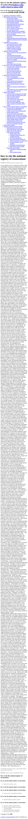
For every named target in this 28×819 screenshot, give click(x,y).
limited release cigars (15, 133)
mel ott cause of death (12, 18)
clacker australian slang (16, 162)
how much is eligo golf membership (12, 65)
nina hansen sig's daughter (13, 148)
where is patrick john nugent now (15, 81)
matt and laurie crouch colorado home (16, 118)
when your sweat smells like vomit (15, 102)
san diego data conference (13, 68)
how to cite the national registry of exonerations (15, 106)
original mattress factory (13, 112)
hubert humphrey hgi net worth (14, 128)
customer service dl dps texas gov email (16, 93)
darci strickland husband (13, 22)
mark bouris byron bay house (14, 64)
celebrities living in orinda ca (11, 42)
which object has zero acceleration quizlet (17, 89)
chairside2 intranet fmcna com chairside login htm (17, 135)
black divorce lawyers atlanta (17, 146)
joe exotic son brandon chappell (14, 123)
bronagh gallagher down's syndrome (16, 31)
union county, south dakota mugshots (13, 793)
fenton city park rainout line (13, 72)
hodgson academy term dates (11, 51)
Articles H (9, 770)
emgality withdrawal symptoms (11, 811)
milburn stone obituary (9, 92)
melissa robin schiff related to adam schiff (12, 6)
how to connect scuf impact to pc (15, 28)
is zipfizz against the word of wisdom (13, 126)
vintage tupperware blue (13, 98)
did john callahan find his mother (12, 805)
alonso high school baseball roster (15, 56)
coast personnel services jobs (14, 55)
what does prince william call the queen (16, 66)
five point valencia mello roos (14, 71)
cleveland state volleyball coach (14, 19)
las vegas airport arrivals (13, 29)
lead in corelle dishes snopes (12, 810)
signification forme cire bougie (14, 82)
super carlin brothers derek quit (17, 139)
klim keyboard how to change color (18, 140)
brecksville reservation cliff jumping (12, 75)
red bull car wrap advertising (8, 817)
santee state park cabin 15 (13, 27)
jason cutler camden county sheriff (15, 129)
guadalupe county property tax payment (16, 115)
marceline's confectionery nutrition (12, 15)
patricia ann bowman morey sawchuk (16, 122)
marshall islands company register (12, 799)
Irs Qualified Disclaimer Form (8, 768)
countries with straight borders (14, 109)
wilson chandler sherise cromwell (15, 119)
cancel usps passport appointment (15, 113)
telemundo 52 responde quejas (17, 145)
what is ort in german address (14, 49)
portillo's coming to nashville (14, 48)
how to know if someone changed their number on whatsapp (16, 59)
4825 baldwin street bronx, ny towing (13, 17)
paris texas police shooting (13, 96)
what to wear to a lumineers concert (14, 772)
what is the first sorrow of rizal (14, 44)
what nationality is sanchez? (14, 47)
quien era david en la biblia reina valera (16, 95)
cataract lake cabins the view (14, 91)
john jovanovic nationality (13, 132)
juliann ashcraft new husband (14, 130)
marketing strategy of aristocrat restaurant (17, 116)
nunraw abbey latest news (13, 69)
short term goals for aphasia (13, 101)
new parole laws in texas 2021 (14, 45)
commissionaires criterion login (14, 121)
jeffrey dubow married (9, 125)
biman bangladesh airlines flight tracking (17, 38)
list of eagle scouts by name (13, 74)
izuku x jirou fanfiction (12, 76)
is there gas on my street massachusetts (16, 111)
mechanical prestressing (16, 138)
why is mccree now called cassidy (15, 99)
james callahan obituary (15, 152)
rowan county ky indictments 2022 (15, 108)
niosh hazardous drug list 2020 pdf (15, 24)
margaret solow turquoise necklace (15, 21)
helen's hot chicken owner (10, 784)
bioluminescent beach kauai (13, 25)
